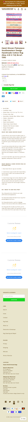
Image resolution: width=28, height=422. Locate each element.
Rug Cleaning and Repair (9, 333)
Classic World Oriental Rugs (16, 416)
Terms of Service (7, 355)
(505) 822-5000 (7, 381)
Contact (5, 317)
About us (5, 325)
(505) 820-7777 (7, 372)
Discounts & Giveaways (9, 329)
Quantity (4, 77)
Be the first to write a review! (14, 240)
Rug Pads (5, 321)
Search (5, 309)
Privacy (5, 343)
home (4, 313)
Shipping (5, 347)
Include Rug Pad (9, 85)
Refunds (5, 351)
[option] (7, 42)
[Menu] (25, 9)
